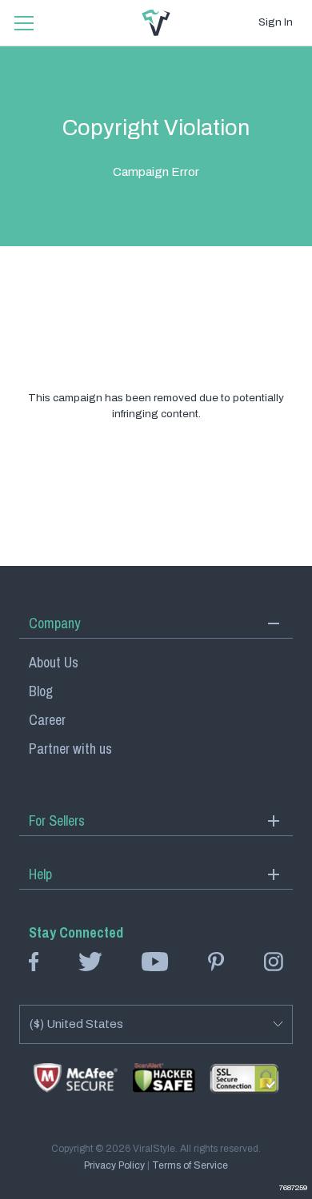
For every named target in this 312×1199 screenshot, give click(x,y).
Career (47, 720)
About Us (53, 662)
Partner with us (70, 749)
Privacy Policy (114, 1165)
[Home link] (156, 23)
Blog (41, 691)
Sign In (275, 22)
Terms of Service (190, 1165)
